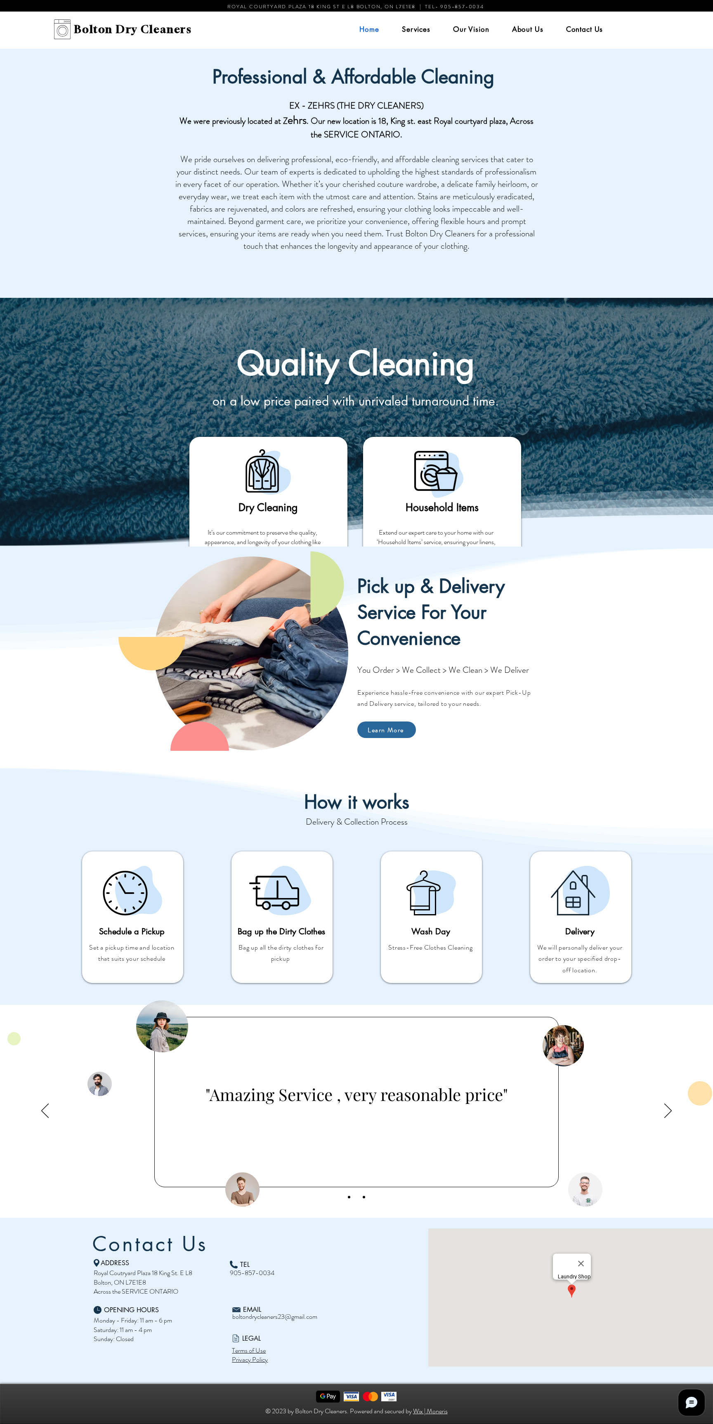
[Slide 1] (349, 1197)
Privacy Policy (250, 1359)
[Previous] (45, 1111)
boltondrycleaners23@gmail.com (274, 1316)
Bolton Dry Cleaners (133, 29)
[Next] (668, 1111)
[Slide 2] (356, 1197)
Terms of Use (249, 1350)
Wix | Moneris (430, 1411)
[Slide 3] (364, 1197)
